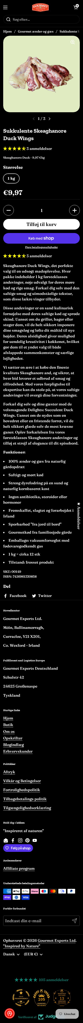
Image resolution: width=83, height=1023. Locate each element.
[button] (8, 210)
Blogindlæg (13, 744)
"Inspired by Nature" (21, 946)
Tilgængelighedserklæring (27, 808)
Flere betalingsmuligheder (41, 247)
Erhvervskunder (18, 751)
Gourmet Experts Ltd (57, 940)
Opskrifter (12, 738)
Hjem (7, 31)
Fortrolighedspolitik (21, 789)
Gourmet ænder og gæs (35, 31)
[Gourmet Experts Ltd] (40, 7)
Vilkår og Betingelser (22, 781)
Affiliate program (19, 868)
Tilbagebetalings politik (25, 799)
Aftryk (9, 772)
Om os (9, 731)
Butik (8, 724)
